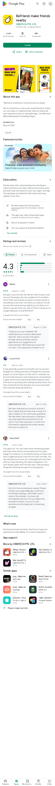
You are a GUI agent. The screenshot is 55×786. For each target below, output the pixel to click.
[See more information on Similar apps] (50, 571)
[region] (27, 35)
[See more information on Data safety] (50, 180)
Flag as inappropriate (15, 608)
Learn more (15, 208)
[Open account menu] (50, 4)
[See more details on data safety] (12, 233)
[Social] (8, 133)
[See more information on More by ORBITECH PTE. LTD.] (50, 544)
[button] (24, 36)
